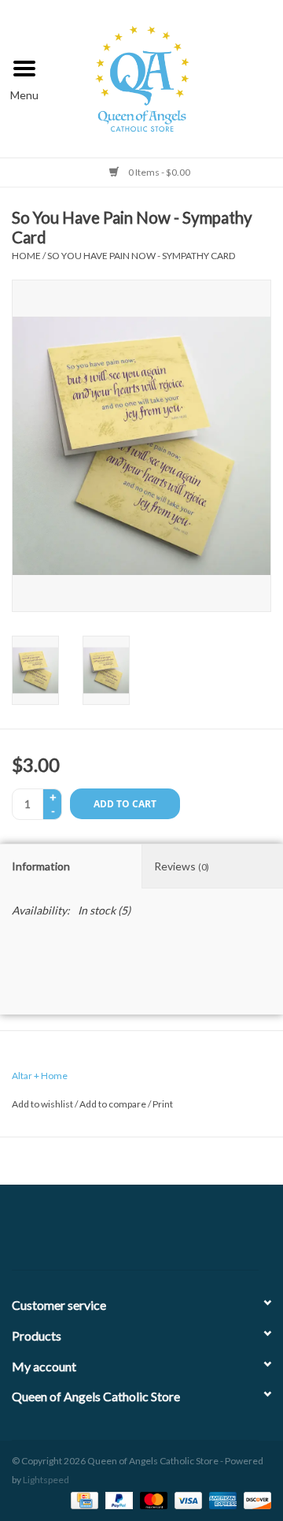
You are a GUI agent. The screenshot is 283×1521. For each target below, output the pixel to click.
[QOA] (166, 76)
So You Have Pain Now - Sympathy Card (141, 256)
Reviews (181, 866)
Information (41, 866)
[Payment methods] (82, 1499)
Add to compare (113, 1104)
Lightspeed (46, 1480)
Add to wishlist (42, 1104)
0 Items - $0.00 (158, 172)
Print (163, 1104)
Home (26, 256)
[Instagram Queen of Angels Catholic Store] (196, 1233)
